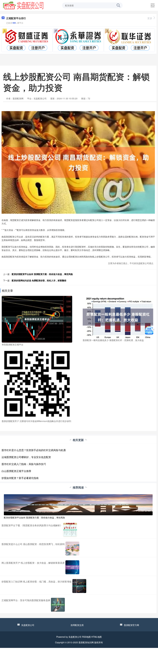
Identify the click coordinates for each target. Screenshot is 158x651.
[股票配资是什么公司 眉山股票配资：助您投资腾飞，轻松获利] (72, 549)
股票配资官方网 (131, 625)
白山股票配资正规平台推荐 (16, 471)
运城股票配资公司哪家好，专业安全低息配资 (26, 457)
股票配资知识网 (86, 642)
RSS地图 (86, 636)
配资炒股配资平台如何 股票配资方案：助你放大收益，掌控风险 (42, 274)
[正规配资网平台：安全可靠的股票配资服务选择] (58, 605)
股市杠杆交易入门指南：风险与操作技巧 (24, 464)
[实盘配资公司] (23, 5)
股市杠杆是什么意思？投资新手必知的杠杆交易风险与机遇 (34, 450)
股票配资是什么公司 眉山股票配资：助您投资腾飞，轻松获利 (33, 544)
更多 (149, 18)
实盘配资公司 (27, 625)
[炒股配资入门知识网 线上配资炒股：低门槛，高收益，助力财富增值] (79, 586)
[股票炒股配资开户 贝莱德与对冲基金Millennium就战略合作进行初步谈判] (37, 383)
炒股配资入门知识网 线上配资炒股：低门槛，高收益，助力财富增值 (37, 581)
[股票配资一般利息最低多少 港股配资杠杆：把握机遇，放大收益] (118, 316)
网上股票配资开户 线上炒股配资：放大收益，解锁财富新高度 (33, 562)
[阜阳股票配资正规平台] (37, 318)
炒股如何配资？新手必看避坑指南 (20, 478)
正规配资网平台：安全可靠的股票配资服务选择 (26, 600)
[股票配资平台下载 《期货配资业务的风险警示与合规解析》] (70, 530)
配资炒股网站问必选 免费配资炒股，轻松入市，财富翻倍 (39, 280)
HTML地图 (96, 636)
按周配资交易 (77, 625)
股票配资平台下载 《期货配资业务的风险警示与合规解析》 (32, 525)
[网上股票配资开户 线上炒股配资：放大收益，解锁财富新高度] (72, 567)
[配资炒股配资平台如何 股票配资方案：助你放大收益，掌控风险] (78, 504)
